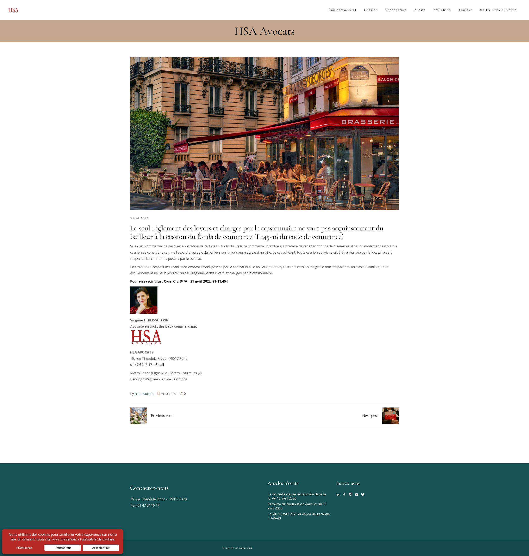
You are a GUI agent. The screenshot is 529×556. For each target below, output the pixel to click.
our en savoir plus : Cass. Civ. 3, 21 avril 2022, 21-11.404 (180, 281)
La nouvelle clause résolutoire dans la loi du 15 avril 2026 (297, 496)
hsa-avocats (144, 393)
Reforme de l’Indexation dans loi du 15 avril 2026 (297, 506)
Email (160, 364)
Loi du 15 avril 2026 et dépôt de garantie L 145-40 (299, 516)
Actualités (168, 393)
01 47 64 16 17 (148, 505)
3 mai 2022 (139, 218)
